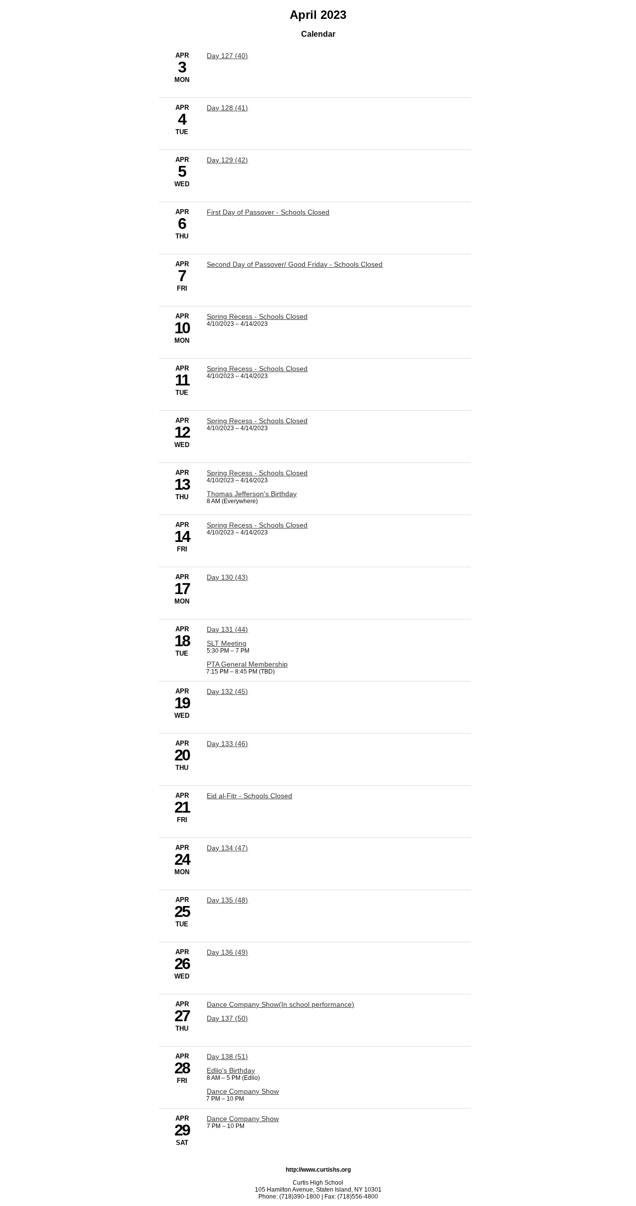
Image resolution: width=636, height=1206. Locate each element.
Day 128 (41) (227, 108)
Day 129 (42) (227, 160)
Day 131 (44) (227, 629)
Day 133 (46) (227, 744)
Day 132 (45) (227, 691)
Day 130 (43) (227, 577)
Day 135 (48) (227, 900)
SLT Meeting (226, 643)
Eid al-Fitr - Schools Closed (249, 796)
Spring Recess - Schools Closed (257, 316)
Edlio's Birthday (231, 1070)
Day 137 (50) (227, 1018)
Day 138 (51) (227, 1056)
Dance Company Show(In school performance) (280, 1004)
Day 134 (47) (227, 848)
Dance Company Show (243, 1091)
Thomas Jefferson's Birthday (252, 494)
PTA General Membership (247, 664)
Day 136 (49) (227, 952)
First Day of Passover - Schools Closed (268, 212)
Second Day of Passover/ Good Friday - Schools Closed (295, 264)
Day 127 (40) (227, 56)
